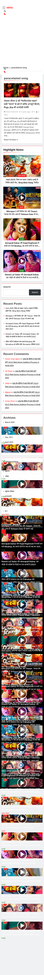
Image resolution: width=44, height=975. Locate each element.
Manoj (8, 392)
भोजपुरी (22, 239)
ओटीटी (21, 207)
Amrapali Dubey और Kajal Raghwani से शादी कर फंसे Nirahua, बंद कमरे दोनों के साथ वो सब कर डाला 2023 (22, 246)
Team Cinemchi (12, 112)
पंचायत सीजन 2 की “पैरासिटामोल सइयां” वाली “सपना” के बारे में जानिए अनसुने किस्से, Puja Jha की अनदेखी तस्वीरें (22, 104)
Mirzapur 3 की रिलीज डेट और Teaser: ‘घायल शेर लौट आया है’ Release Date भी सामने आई (22, 214)
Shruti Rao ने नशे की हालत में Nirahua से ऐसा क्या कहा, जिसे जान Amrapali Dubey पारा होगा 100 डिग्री (20, 457)
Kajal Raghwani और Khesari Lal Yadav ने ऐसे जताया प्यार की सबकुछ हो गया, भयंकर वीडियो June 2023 (20, 493)
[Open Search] (5, 11)
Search (7, 287)
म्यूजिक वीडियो (21, 176)
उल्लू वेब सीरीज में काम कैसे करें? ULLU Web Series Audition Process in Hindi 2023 (22, 362)
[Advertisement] (22, 43)
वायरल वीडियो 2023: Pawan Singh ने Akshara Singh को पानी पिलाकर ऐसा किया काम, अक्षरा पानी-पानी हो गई (20, 475)
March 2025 (10, 422)
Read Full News (10, 140)
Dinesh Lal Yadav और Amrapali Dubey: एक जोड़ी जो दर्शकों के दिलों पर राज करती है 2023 (22, 278)
